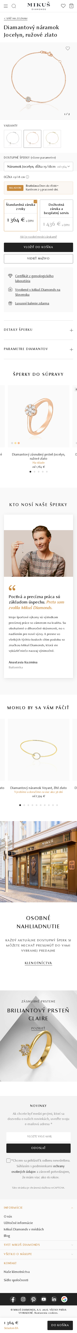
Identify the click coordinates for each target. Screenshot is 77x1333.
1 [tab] (30, 472)
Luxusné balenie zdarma (32, 303)
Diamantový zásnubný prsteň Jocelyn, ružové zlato (38, 456)
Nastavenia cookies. (46, 1313)
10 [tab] (57, 805)
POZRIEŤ (38, 1028)
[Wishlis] (63, 6)
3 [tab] (38, 472)
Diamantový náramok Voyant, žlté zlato (38, 788)
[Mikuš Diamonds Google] (64, 1299)
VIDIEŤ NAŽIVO (38, 258)
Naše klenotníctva (17, 1272)
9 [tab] (53, 805)
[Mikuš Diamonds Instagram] (23, 1299)
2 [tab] (34, 472)
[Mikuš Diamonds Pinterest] (33, 1299)
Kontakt (10, 1263)
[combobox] (38, 166)
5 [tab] (47, 472)
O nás (8, 1216)
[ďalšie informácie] (27, 176)
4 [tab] (43, 472)
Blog (7, 1236)
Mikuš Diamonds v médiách (24, 1229)
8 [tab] (49, 805)
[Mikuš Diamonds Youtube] (44, 1299)
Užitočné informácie (18, 1223)
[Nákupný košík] (71, 6)
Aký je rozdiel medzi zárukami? (38, 237)
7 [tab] (44, 805)
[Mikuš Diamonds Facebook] (13, 1299)
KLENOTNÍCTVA (38, 963)
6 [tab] (40, 805)
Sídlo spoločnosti (16, 1280)
